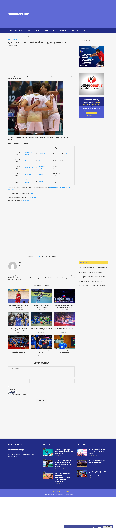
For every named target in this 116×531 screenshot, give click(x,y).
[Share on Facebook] (42, 256)
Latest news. (26, 200)
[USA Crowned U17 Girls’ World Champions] (82, 463)
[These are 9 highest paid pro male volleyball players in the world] (48, 452)
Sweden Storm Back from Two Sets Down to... (64, 329)
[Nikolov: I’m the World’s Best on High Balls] (18, 296)
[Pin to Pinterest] (46, 256)
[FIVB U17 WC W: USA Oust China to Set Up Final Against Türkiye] (82, 473)
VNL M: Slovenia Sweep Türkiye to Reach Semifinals (41, 329)
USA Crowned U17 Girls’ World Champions (90, 272)
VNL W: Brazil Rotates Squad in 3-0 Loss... (41, 351)
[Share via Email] (55, 256)
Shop (77, 30)
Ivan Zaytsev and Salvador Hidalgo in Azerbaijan (19, 329)
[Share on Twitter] (44, 256)
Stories (47, 30)
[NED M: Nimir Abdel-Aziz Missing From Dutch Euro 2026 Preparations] (41, 296)
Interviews (39, 30)
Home (11, 30)
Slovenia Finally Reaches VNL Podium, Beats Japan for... (64, 306)
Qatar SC (27, 160)
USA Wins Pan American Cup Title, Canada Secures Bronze (98, 451)
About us (59, 491)
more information (97, 526)
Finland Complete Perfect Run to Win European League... (19, 351)
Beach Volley (63, 30)
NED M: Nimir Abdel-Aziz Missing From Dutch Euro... (41, 306)
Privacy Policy (50, 491)
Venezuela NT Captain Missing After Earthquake (64, 351)
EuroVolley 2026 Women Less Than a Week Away (92, 285)
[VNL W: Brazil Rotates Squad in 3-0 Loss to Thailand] (41, 342)
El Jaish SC (28, 174)
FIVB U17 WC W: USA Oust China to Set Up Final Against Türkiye (97, 473)
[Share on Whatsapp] (51, 256)
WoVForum (33, 197)
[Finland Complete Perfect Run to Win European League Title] (18, 342)
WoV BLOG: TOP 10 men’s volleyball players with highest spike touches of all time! (63, 463)
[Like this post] (40, 256)
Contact (67, 491)
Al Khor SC (42, 174)
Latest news (18, 30)
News (31, 193)
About (83, 30)
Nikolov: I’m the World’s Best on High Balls (18, 306)
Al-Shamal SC (42, 181)
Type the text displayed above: (18, 394)
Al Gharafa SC (42, 153)
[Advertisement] (75, 14)
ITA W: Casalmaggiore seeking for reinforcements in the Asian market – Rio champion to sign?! (62, 477)
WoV (15, 45)
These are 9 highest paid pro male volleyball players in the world (64, 451)
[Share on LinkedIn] (47, 256)
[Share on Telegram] (53, 256)
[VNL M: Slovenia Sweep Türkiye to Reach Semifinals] (41, 319)
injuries (55, 30)
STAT (66, 153)
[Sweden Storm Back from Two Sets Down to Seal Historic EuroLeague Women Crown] (64, 319)
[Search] (107, 30)
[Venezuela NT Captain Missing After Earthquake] (64, 342)
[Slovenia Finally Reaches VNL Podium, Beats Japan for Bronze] (64, 296)
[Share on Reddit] (49, 256)
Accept (107, 527)
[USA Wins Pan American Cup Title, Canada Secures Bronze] (82, 452)
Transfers (29, 30)
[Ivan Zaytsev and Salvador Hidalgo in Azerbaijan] (18, 319)
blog (71, 30)
